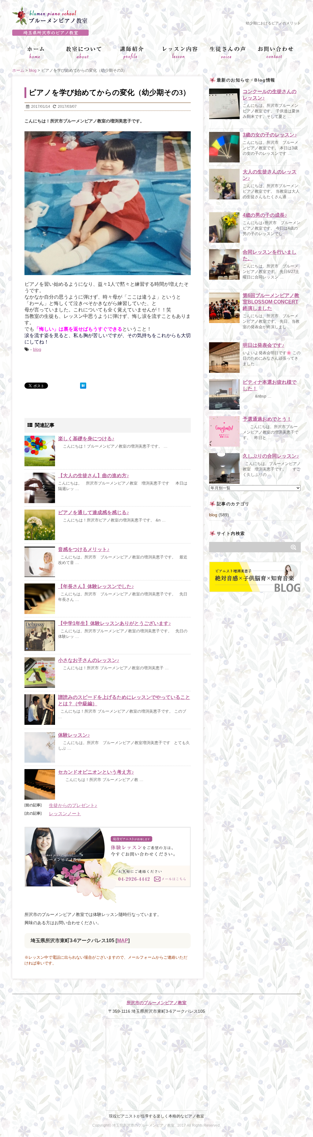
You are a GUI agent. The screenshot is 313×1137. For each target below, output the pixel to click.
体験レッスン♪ (74, 735)
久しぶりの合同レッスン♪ (271, 456)
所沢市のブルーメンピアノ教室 (156, 1002)
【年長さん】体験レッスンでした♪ (96, 586)
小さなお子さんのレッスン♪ (88, 660)
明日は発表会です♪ (263, 345)
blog (37, 349)
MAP (122, 940)
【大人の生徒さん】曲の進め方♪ (93, 475)
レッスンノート (65, 813)
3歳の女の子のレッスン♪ (270, 134)
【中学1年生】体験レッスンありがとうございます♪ (114, 623)
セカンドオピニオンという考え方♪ (96, 772)
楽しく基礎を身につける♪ (86, 438)
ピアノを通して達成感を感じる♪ (93, 512)
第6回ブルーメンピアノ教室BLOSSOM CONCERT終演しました (271, 302)
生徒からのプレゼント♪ (73, 805)
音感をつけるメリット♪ (83, 549)
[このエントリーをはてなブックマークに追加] (83, 386)
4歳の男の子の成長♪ (265, 215)
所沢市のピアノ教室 (156, 33)
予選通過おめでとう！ (267, 419)
